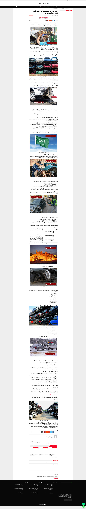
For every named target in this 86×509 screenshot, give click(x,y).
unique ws (45, 504)
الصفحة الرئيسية (54, 6)
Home (71, 0)
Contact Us (68, 0)
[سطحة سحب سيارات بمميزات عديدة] (56, 236)
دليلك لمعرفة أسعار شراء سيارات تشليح (51, 442)
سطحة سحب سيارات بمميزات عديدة (49, 236)
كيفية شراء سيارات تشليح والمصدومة (49, 492)
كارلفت (85, 506)
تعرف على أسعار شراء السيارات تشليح (49, 232)
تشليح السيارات (39, 6)
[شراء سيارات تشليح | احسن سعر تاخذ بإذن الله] (56, 240)
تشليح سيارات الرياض (52, 394)
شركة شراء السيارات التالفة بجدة (49, 485)
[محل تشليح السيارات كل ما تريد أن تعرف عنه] (55, 489)
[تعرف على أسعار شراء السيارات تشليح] (56, 232)
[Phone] (83, 504)
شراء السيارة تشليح (46, 6)
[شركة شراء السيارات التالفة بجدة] (55, 485)
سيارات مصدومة (32, 6)
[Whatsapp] (83, 506)
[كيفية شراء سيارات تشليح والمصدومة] (55, 493)
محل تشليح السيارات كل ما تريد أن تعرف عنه (48, 489)
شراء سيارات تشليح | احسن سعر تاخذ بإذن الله (49, 240)
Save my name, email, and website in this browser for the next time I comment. (47, 476)
